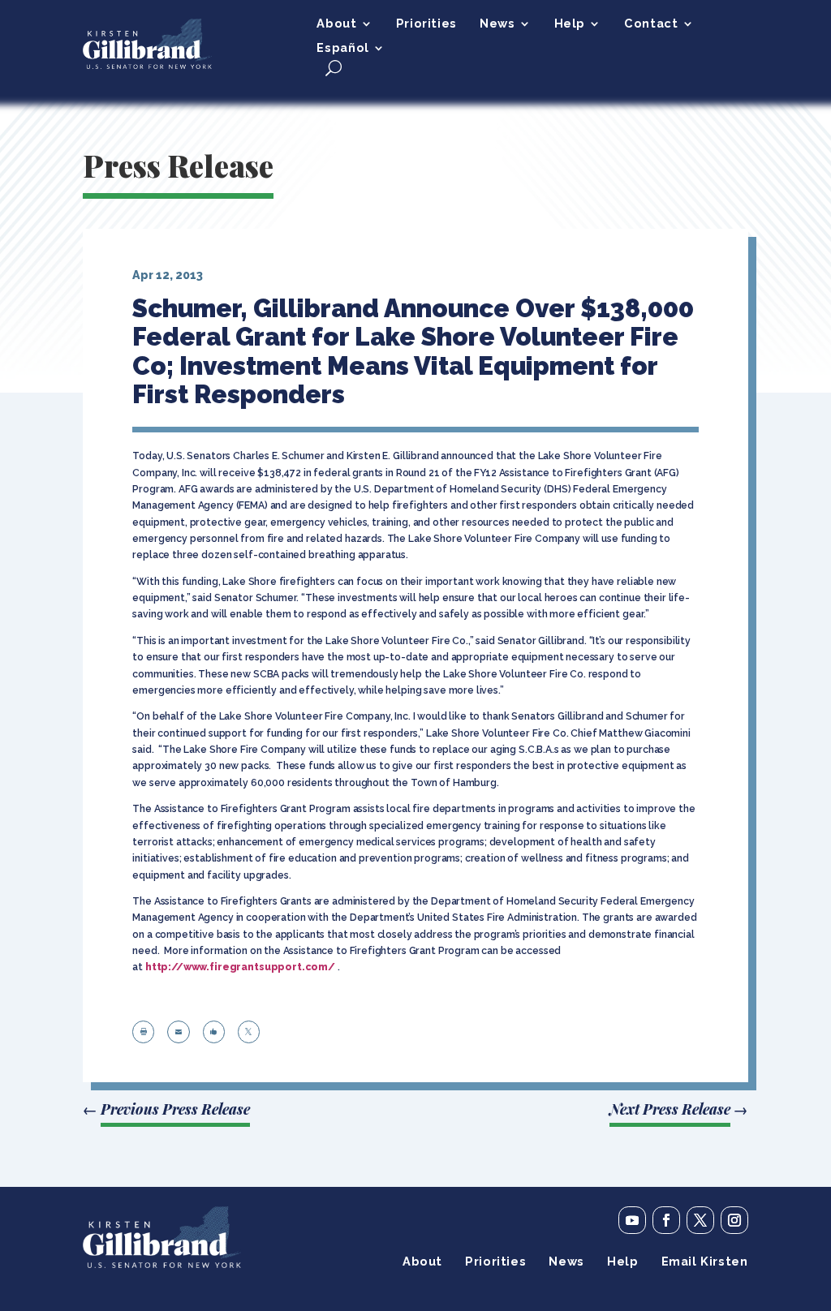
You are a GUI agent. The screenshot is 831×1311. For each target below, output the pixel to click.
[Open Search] (333, 67)
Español (342, 48)
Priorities (426, 24)
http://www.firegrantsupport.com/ (240, 967)
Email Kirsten (704, 1262)
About (336, 24)
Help (569, 24)
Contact (651, 24)
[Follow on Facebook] (666, 1220)
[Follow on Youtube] (632, 1220)
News (497, 24)
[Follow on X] (700, 1220)
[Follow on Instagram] (734, 1220)
